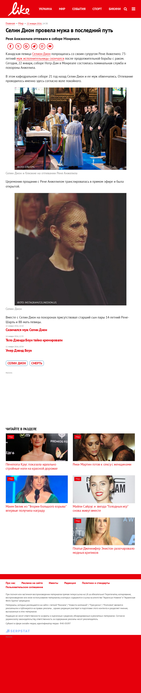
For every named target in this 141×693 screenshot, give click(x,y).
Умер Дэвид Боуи (19, 350)
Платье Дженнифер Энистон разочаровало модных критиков (104, 550)
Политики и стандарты (96, 583)
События (78, 9)
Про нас (10, 583)
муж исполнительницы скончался (40, 58)
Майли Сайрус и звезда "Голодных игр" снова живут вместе (100, 508)
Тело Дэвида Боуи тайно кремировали (34, 340)
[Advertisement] (70, 399)
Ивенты (53, 583)
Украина (45, 9)
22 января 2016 (34, 23)
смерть (36, 363)
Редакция (70, 583)
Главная (10, 23)
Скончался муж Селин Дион (26, 329)
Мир (62, 9)
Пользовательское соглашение (24, 587)
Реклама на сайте (32, 583)
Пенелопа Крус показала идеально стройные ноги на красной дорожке (32, 466)
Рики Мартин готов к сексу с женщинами (102, 464)
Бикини (115, 9)
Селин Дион (17, 363)
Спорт (97, 9)
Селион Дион (41, 54)
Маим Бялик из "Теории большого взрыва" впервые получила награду (36, 508)
